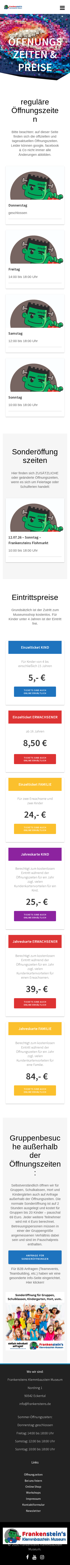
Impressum (33, 1498)
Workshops (33, 1492)
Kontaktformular (33, 1504)
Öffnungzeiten (33, 1474)
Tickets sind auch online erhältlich (35, 691)
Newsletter (33, 1511)
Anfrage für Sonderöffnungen (35, 1257)
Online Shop (33, 1486)
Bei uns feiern (33, 1480)
